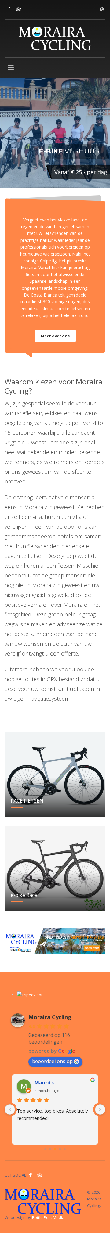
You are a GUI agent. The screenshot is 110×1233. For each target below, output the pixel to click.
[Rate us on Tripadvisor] (18, 9)
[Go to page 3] (60, 1149)
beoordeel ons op (52, 1061)
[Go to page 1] (50, 1149)
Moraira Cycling (50, 1017)
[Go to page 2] (55, 1149)
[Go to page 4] (65, 1149)
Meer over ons (55, 336)
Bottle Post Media (48, 1217)
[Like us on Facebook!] (30, 1175)
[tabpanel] (55, 134)
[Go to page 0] (45, 1149)
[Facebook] (9, 9)
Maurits (44, 1082)
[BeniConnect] (55, 941)
